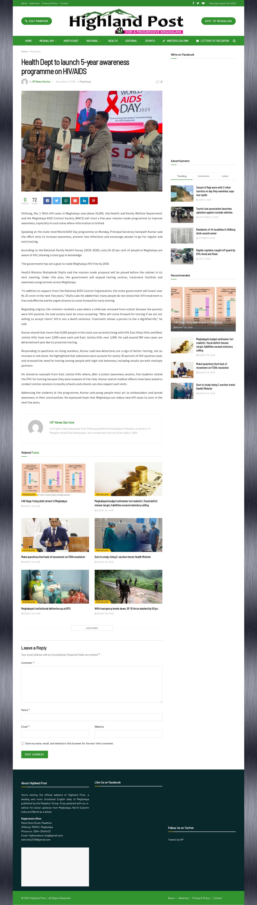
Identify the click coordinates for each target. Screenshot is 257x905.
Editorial (131, 40)
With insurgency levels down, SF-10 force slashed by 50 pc (126, 608)
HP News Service (41, 81)
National (92, 40)
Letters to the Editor (215, 40)
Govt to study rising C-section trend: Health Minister (123, 556)
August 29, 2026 (31, 506)
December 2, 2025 (66, 81)
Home (28, 40)
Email (25, 726)
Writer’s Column (177, 40)
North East (71, 40)
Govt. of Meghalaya (218, 21)
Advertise (35, 3)
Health (113, 40)
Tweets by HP (176, 839)
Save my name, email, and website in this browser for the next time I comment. (69, 743)
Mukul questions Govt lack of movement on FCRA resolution (53, 556)
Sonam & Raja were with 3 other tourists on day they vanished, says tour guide (215, 191)
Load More (92, 628)
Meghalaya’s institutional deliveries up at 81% (46, 608)
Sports (150, 40)
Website (99, 726)
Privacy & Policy (50, 3)
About (24, 3)
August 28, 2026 (104, 613)
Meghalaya (47, 40)
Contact (64, 3)
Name (25, 710)
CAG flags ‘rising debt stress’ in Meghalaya (44, 501)
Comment (28, 662)
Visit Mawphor (38, 21)
